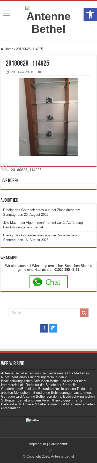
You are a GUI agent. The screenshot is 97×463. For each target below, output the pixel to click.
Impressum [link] (37, 444)
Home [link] (8, 49)
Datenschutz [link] (58, 444)
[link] (90, 14)
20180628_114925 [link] (26, 168)
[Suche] (84, 312)
